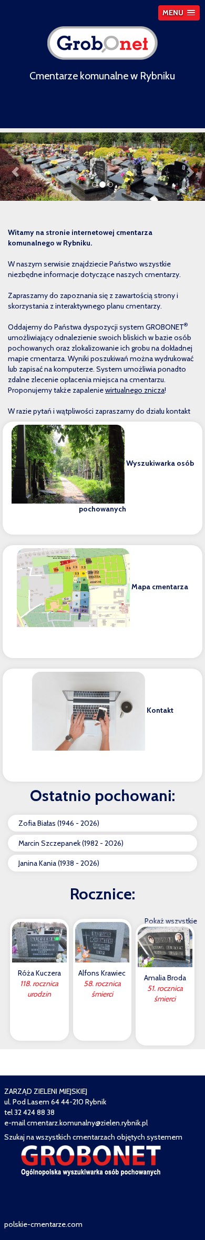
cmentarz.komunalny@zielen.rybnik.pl (87, 1123)
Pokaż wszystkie (171, 921)
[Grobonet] (102, 42)
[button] (179, 13)
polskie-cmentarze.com (43, 1224)
